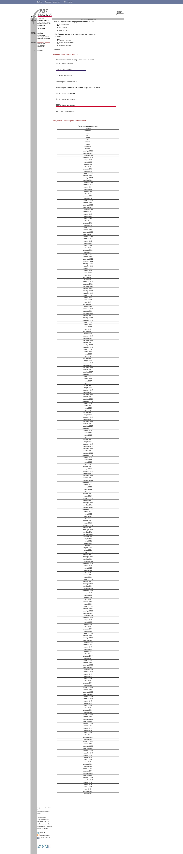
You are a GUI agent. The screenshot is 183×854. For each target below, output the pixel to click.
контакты (40, 52)
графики (40, 33)
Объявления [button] (68, 2)
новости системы (43, 20)
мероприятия (41, 35)
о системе (40, 19)
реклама (40, 50)
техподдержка (41, 28)
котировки (40, 32)
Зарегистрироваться (52, 2)
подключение (41, 25)
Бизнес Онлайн (45, 837)
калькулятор (41, 46)
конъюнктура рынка (43, 42)
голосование (41, 43)
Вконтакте (43, 832)
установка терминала (44, 23)
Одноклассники (45, 835)
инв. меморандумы (43, 38)
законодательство (43, 37)
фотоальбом (41, 45)
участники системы (43, 22)
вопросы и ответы (43, 27)
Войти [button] (39, 2)
